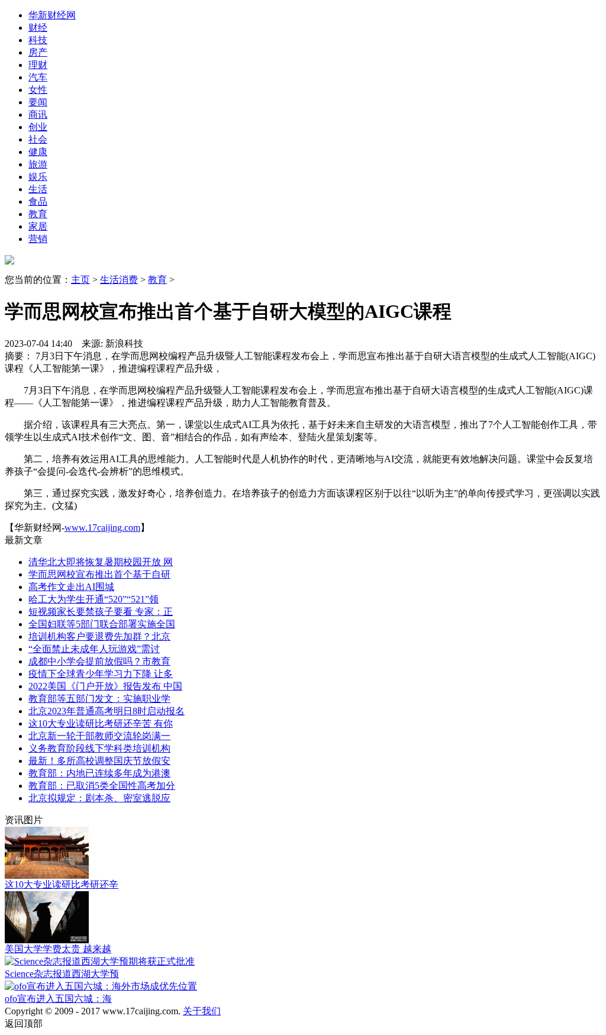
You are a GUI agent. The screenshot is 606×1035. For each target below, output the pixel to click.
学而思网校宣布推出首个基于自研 (99, 574)
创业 (37, 127)
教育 (37, 214)
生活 (37, 189)
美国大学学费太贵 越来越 (58, 949)
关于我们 (202, 1011)
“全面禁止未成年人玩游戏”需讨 (94, 649)
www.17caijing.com (102, 528)
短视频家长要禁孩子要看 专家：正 (100, 612)
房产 (37, 52)
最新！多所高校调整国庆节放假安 (99, 761)
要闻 (37, 102)
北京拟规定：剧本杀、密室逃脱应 (99, 798)
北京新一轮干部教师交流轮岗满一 (99, 736)
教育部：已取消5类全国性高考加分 (101, 786)
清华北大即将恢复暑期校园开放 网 (100, 562)
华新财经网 (52, 15)
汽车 (37, 77)
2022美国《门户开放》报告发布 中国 (105, 686)
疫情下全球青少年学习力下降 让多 (100, 674)
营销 (37, 239)
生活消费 (119, 280)
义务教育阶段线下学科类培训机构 (99, 748)
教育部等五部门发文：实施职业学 (99, 699)
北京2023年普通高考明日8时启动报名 (106, 711)
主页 (80, 280)
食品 (37, 201)
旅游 (37, 164)
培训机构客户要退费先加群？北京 (99, 636)
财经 (37, 27)
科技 (37, 40)
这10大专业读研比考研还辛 (61, 884)
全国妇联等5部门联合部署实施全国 (101, 624)
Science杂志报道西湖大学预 (62, 974)
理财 (37, 65)
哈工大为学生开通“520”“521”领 (93, 599)
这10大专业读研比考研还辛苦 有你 (100, 723)
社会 (37, 139)
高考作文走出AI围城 (71, 587)
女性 (37, 90)
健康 (37, 152)
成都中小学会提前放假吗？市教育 (99, 661)
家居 (37, 226)
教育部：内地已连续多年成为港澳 (99, 773)
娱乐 (37, 177)
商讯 (37, 114)
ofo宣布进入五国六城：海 (58, 999)
